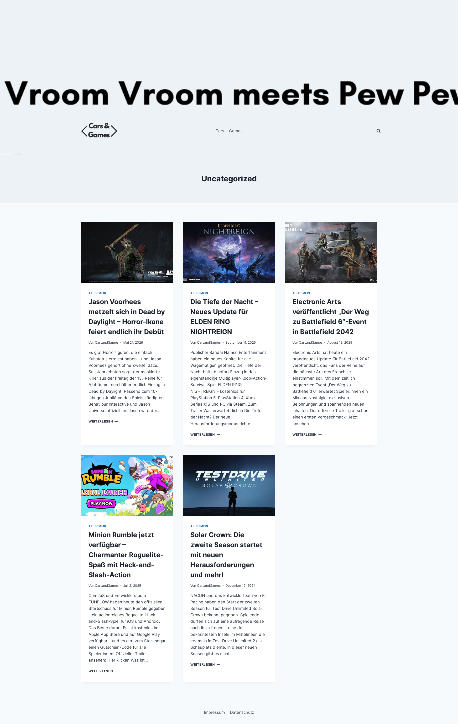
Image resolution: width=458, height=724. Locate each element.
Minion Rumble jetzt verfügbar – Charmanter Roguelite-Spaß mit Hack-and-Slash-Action (125, 555)
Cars (219, 130)
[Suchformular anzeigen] (378, 131)
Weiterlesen (103, 421)
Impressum (214, 712)
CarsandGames (107, 342)
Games (236, 130)
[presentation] (127, 252)
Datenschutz (242, 712)
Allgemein (97, 293)
